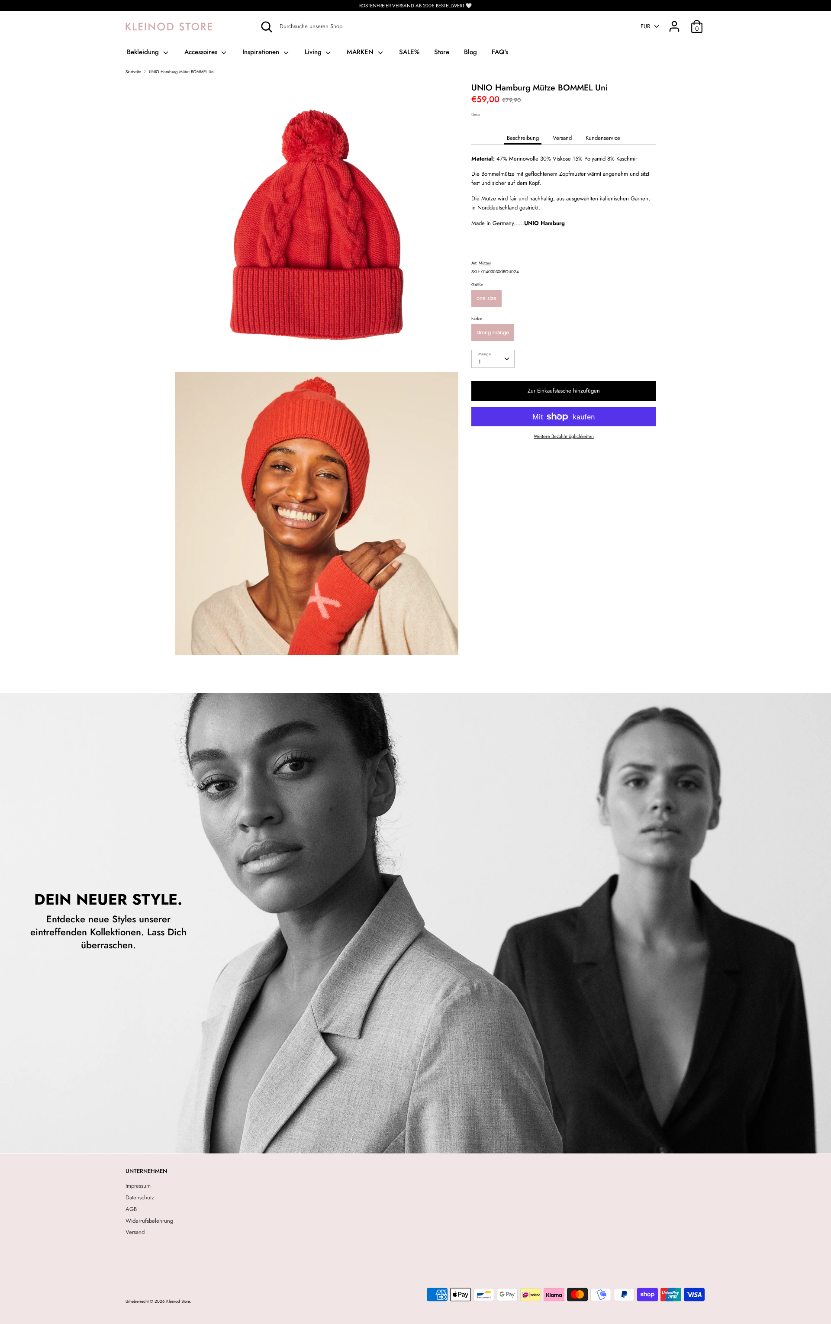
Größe (477, 285)
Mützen (485, 263)
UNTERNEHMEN (146, 1171)
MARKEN (361, 52)
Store (441, 52)
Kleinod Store (178, 1301)
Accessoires (201, 52)
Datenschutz (140, 1197)
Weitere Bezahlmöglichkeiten (564, 436)
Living (314, 52)
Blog (470, 52)
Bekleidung (144, 52)
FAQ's (500, 52)
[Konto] (674, 22)
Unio (475, 115)
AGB (131, 1209)
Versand (562, 138)
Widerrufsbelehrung (149, 1221)
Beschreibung (523, 138)
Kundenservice (603, 138)
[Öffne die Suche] (266, 26)
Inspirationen (261, 52)
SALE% (409, 52)
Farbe (476, 319)
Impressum (138, 1186)
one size (486, 298)
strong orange (493, 332)
